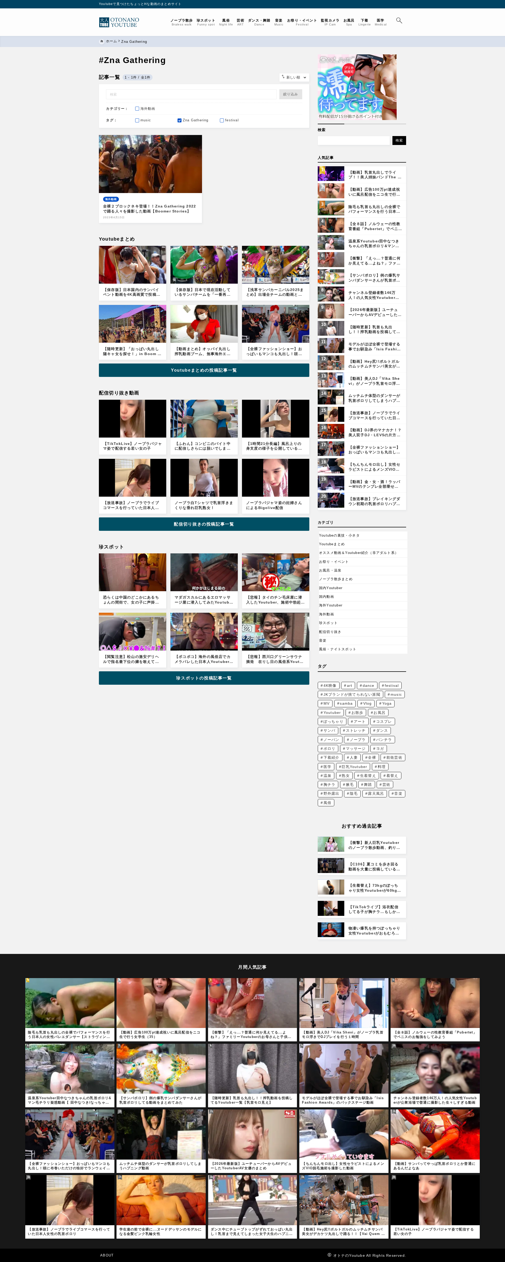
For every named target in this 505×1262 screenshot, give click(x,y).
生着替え (368, 775)
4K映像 (330, 685)
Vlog (367, 703)
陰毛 (354, 793)
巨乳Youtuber (354, 767)
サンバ (330, 730)
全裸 (372, 757)
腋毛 (350, 784)
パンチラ (384, 740)
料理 (382, 767)
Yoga (387, 703)
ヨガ (380, 748)
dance (369, 685)
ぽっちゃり (334, 721)
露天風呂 (376, 793)
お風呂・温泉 (330, 570)
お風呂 (379, 712)
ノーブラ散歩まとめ (336, 579)
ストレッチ (356, 730)
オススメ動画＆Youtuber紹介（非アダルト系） (358, 553)
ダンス (382, 730)
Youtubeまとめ (332, 544)
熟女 (346, 775)
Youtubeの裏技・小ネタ (339, 535)
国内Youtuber (330, 588)
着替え (392, 775)
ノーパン (332, 740)
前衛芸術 (394, 757)
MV (327, 703)
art (349, 685)
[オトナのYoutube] (121, 22)
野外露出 (332, 793)
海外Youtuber (330, 605)
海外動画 (326, 614)
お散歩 (357, 712)
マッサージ (356, 748)
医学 (327, 767)
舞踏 (368, 784)
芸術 (386, 784)
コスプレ (384, 721)
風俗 (327, 803)
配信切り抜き (330, 632)
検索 (322, 130)
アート (360, 721)
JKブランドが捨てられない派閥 (352, 694)
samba (346, 703)
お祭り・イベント (334, 562)
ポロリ (330, 748)
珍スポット (328, 623)
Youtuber (332, 712)
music (396, 694)
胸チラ (330, 784)
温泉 (327, 775)
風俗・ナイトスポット (337, 649)
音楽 (322, 640)
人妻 (354, 757)
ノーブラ (358, 740)
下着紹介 (332, 757)
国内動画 (326, 597)
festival (392, 685)
